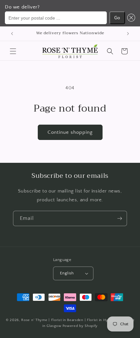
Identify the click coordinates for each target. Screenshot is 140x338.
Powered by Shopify (80, 326)
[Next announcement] (128, 33)
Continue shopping (70, 132)
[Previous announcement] (12, 33)
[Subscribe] (119, 218)
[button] (130, 17)
